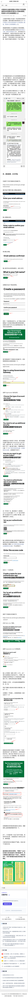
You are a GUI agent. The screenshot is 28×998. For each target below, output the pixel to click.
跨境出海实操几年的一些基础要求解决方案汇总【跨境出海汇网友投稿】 (14, 932)
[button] (26, 2)
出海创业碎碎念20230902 (8, 975)
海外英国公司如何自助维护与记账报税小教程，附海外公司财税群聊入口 (14, 22)
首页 (2, 5)
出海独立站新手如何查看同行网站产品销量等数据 (13, 980)
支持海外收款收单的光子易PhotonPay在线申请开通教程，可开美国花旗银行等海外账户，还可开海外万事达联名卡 (14, 940)
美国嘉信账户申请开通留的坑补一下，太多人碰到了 (15, 963)
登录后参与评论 (7, 903)
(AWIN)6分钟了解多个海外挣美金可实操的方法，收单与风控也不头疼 (14, 928)
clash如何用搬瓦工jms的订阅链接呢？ (12, 966)
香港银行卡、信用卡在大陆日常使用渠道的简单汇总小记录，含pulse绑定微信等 (15, 957)
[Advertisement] (14, 56)
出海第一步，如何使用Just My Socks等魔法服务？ (14, 960)
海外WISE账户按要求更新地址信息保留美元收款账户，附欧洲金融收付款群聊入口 (14, 986)
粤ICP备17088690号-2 (18, 995)
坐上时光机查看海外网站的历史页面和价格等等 (13, 977)
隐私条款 (9, 995)
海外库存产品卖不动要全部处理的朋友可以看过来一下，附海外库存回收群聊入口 (14, 944)
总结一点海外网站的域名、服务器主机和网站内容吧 (14, 983)
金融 (6, 5)
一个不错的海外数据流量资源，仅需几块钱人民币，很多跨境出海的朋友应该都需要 (14, 936)
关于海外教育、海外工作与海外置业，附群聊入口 (14, 953)
